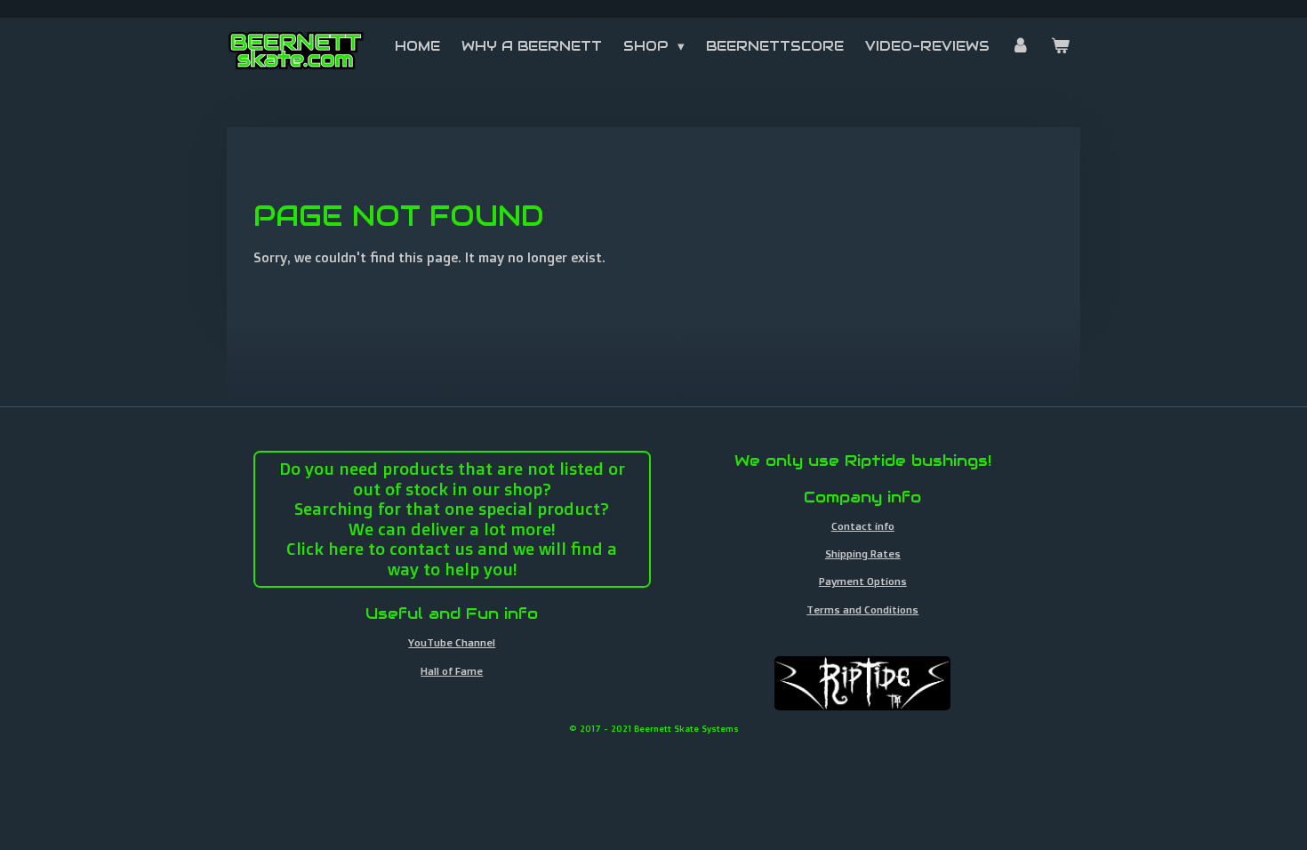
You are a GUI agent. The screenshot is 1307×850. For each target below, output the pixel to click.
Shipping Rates (863, 553)
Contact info (862, 526)
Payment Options (863, 581)
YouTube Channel (451, 642)
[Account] (1020, 46)
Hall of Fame (452, 671)
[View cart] (1060, 46)
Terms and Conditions (862, 609)
